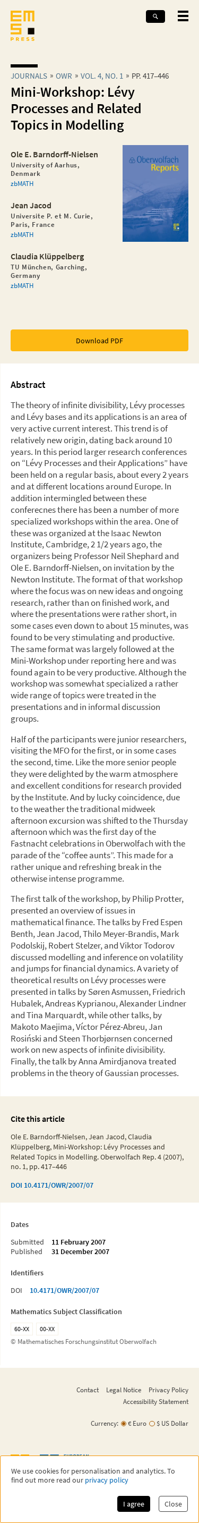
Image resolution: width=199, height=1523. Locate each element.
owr (64, 76)
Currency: (104, 1423)
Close (173, 1504)
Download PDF (99, 340)
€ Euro (137, 1423)
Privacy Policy (168, 1389)
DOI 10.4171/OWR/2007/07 (52, 1185)
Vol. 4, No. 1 (102, 76)
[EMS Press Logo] (22, 27)
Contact (87, 1389)
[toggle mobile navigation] (183, 16)
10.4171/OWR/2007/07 (64, 1290)
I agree (133, 1504)
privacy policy (106, 1480)
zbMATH (22, 183)
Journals (29, 76)
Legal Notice (123, 1389)
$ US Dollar (172, 1423)
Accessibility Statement (155, 1401)
